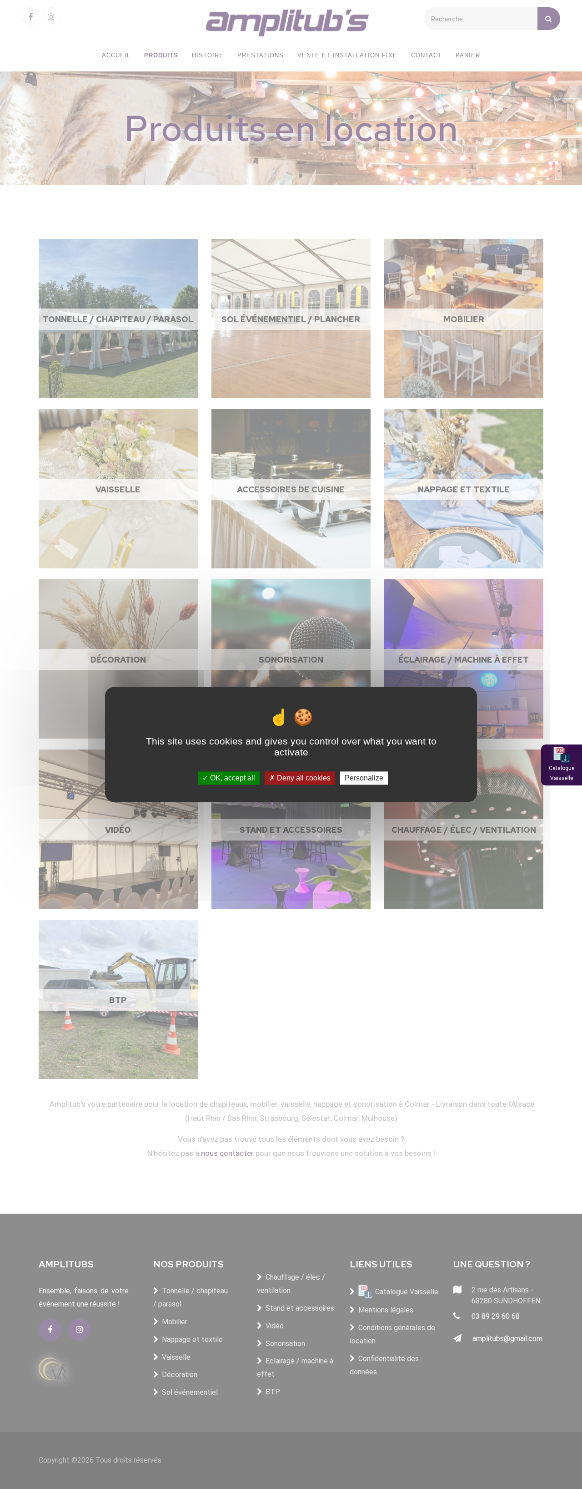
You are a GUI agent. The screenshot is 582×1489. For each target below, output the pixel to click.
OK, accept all (231, 778)
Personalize (364, 778)
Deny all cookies (303, 778)
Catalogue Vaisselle (561, 773)
